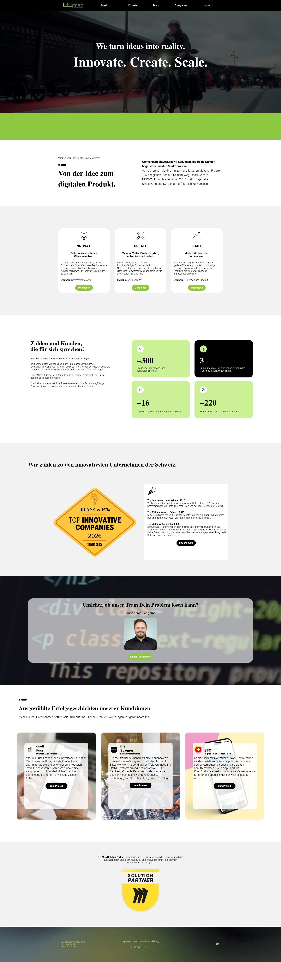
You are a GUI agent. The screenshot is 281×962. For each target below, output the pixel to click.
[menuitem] (106, 5)
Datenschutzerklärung (149, 941)
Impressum (127, 941)
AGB (135, 941)
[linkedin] (217, 944)
